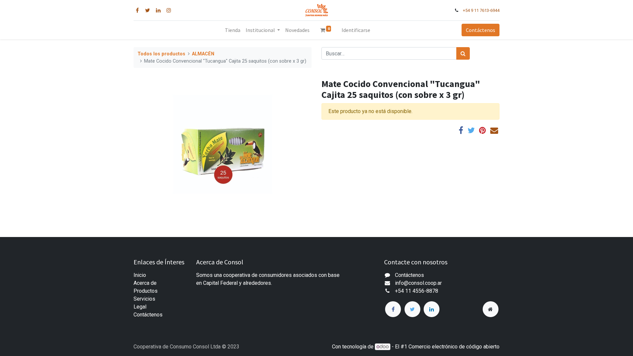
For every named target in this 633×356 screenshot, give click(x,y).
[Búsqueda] (463, 53)
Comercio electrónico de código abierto (453, 346)
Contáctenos (480, 30)
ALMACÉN (203, 54)
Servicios (144, 299)
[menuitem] (232, 30)
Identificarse (356, 30)
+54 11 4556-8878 (416, 291)
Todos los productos (161, 54)
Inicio (140, 275)
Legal (140, 307)
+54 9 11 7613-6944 (481, 10)
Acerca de (145, 283)
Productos (146, 291)
